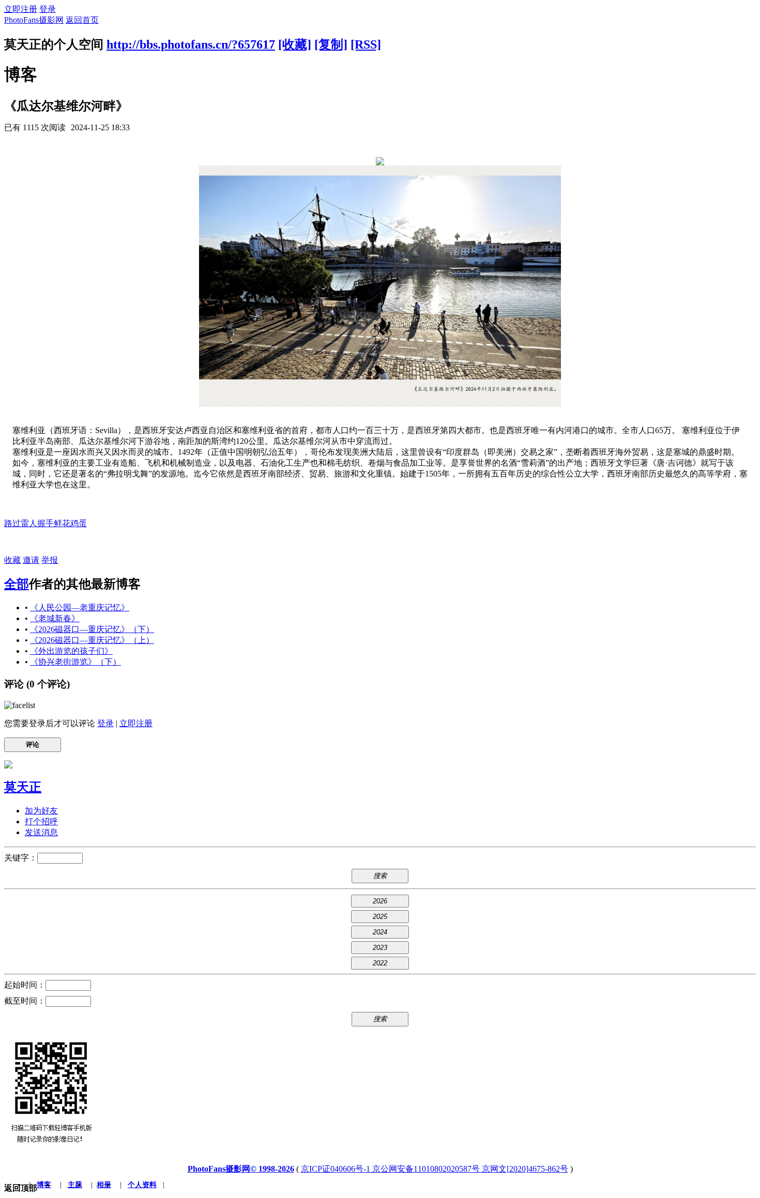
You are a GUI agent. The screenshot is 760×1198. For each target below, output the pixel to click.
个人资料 (142, 1185)
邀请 (31, 560)
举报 (49, 560)
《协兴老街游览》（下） (75, 661)
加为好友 (41, 810)
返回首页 (82, 20)
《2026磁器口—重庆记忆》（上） (92, 640)
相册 (104, 1185)
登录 (47, 9)
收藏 (12, 560)
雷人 (29, 523)
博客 (44, 1185)
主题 (75, 1185)
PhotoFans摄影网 (34, 20)
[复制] (330, 44)
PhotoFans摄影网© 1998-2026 (241, 1168)
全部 (16, 584)
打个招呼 (41, 821)
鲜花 (62, 523)
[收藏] (294, 44)
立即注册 (20, 9)
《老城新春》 (55, 618)
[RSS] (366, 44)
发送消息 (41, 832)
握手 (45, 523)
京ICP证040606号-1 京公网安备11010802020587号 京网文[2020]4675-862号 (434, 1168)
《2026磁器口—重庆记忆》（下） (92, 629)
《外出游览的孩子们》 (71, 651)
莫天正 (22, 787)
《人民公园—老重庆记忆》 (79, 607)
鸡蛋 (78, 523)
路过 (12, 523)
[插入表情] (19, 705)
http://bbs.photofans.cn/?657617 (191, 44)
